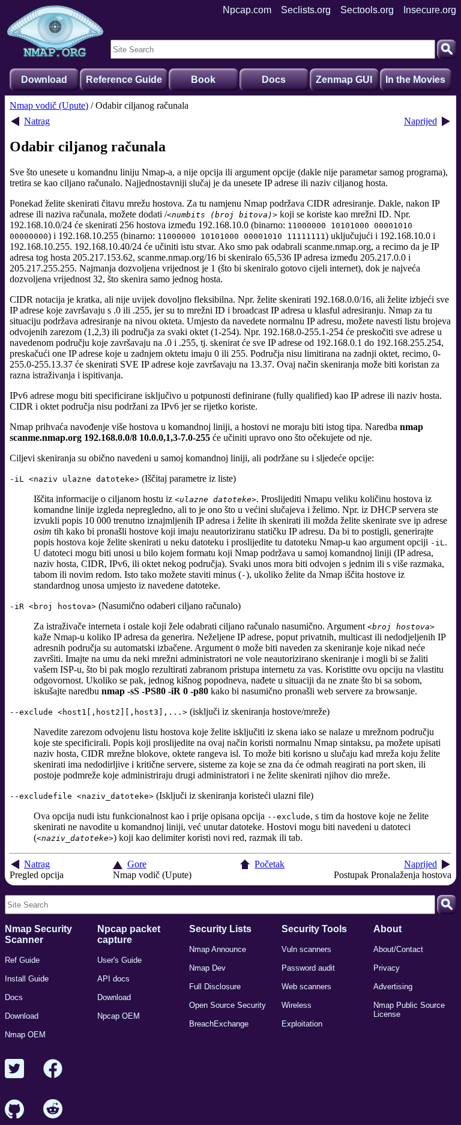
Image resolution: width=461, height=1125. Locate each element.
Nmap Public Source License (409, 1010)
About (387, 929)
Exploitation (302, 1023)
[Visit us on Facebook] (52, 1069)
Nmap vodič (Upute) (49, 105)
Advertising (392, 986)
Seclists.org (306, 10)
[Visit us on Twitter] (14, 1069)
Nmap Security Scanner (38, 934)
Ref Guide (22, 960)
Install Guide (27, 978)
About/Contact (398, 949)
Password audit (308, 967)
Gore (136, 864)
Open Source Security (227, 1005)
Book (203, 79)
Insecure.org (429, 10)
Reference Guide (124, 79)
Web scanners (306, 986)
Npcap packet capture (128, 934)
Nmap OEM (25, 1034)
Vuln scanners (306, 949)
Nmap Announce (217, 949)
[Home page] (55, 32)
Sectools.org (367, 10)
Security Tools (314, 929)
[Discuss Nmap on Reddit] (52, 1109)
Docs (274, 79)
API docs (113, 978)
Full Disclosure (215, 986)
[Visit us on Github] (14, 1109)
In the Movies (415, 79)
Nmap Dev (207, 967)
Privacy (386, 967)
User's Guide (119, 960)
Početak (270, 864)
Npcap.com (247, 10)
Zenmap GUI (344, 79)
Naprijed (420, 121)
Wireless (297, 1005)
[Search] (446, 49)
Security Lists (220, 929)
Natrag (37, 121)
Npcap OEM (118, 1015)
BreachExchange (219, 1023)
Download (44, 79)
